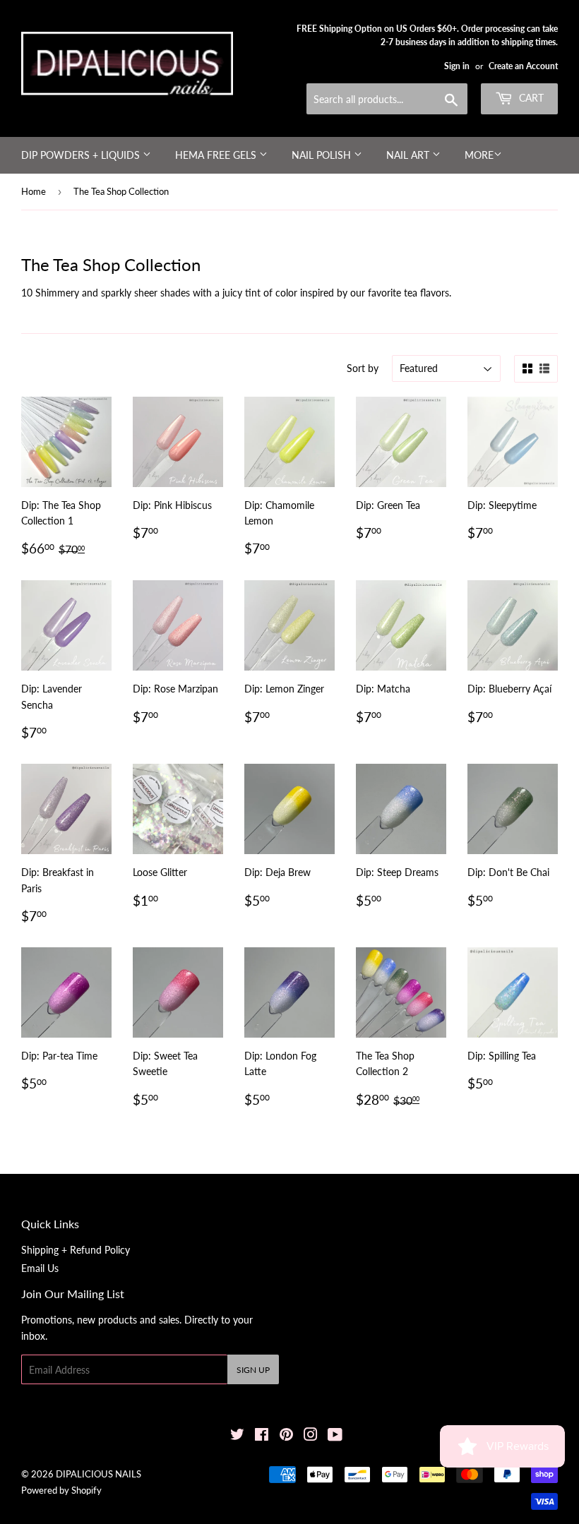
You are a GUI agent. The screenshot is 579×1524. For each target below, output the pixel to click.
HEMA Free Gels (217, 155)
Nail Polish (323, 155)
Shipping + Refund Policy (75, 1250)
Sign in (457, 66)
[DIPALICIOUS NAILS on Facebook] (261, 1436)
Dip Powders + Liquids (82, 155)
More (479, 155)
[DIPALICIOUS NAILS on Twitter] (237, 1436)
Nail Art (409, 155)
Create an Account (523, 66)
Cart (530, 98)
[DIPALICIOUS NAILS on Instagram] (311, 1436)
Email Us (40, 1268)
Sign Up (253, 1369)
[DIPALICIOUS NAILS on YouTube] (335, 1436)
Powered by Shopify (61, 1490)
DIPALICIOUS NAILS (98, 1474)
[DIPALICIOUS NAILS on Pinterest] (286, 1436)
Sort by (362, 368)
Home (33, 191)
